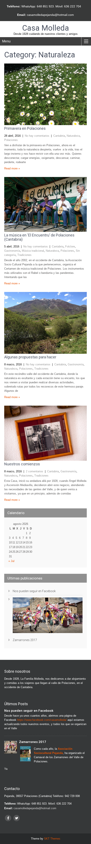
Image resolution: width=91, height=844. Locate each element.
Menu (6, 41)
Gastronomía (12, 250)
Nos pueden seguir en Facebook (34, 591)
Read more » (12, 168)
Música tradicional (33, 250)
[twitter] (16, 818)
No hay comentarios (37, 135)
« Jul (11, 561)
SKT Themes (52, 838)
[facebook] (8, 818)
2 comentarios (34, 471)
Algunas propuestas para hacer (30, 357)
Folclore (70, 246)
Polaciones (11, 140)
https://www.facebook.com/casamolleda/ (42, 719)
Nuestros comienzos (22, 464)
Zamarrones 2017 (25, 640)
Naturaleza (73, 135)
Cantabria (59, 135)
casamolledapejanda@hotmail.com (50, 14)
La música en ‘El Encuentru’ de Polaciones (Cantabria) (39, 237)
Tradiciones (24, 255)
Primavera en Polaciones (25, 128)
